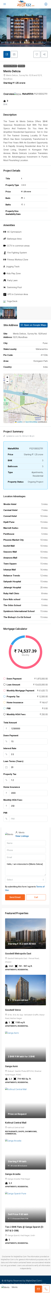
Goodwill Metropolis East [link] (18, 953)
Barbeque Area (14, 239)
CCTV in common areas (18, 245)
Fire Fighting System (17, 252)
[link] (25, 933)
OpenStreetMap (31, 422)
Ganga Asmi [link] (11, 1066)
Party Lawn (12, 280)
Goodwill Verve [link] (13, 1010)
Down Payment (10, 735)
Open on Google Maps (34, 325)
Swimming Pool (14, 287)
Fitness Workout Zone (17, 259)
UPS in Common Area (17, 294)
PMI (5, 813)
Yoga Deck (12, 301)
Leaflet (19, 422)
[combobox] (25, 880)
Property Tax (9, 774)
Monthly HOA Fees (12, 800)
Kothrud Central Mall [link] (15, 1122)
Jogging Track (12, 266)
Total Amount (10, 722)
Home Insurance (11, 787)
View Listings (22, 836)
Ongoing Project (10, 66)
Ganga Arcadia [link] (12, 1174)
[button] (36, 54)
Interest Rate (9, 748)
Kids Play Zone (14, 273)
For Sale (21, 66)
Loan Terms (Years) (13, 761)
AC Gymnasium (14, 232)
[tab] (6, 54)
